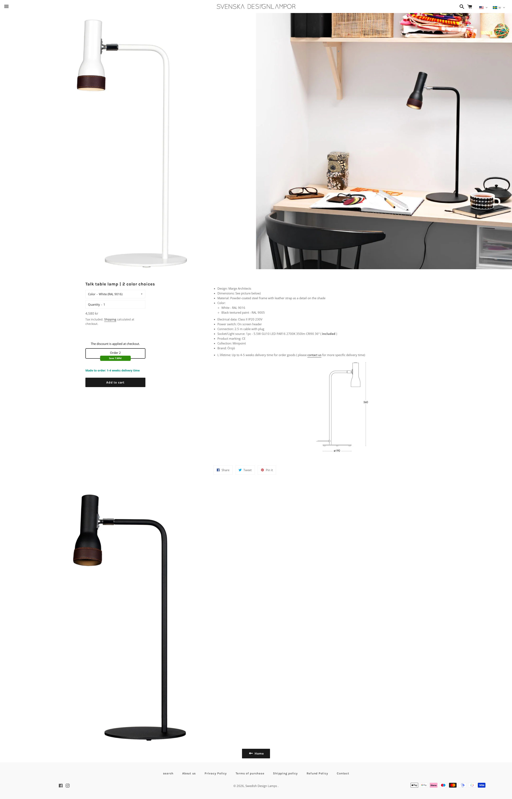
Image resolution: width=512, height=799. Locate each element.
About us (189, 773)
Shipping (110, 319)
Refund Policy (317, 773)
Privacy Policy (216, 773)
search (168, 773)
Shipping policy (285, 773)
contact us (314, 355)
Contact (343, 773)
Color (91, 294)
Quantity (94, 304)
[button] (483, 7)
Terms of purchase (250, 773)
